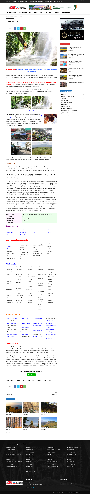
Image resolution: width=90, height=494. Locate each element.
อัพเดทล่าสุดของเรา (65, 44)
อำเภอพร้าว (45, 380)
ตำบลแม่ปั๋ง (35, 234)
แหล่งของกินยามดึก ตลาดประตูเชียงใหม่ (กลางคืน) (76, 69)
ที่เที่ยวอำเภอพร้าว (17, 380)
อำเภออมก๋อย (8, 414)
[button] (82, 12)
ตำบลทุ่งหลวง (10, 232)
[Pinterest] (21, 28)
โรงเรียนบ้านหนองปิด (37, 318)
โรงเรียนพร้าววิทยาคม (12, 318)
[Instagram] (80, 1)
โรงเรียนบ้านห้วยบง (37, 325)
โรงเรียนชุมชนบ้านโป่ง (12, 334)
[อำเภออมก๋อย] (14, 407)
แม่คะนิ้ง (50, 380)
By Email (32, 487)
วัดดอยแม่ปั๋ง (10, 244)
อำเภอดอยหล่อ (26, 414)
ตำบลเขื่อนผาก (36, 230)
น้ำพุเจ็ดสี (9, 246)
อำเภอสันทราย (25, 429)
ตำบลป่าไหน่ (22, 230)
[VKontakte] (74, 484)
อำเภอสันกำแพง (9, 394)
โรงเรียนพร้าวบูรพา (24, 318)
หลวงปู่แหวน (40, 380)
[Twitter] (81, 1)
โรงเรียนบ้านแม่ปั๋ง (49, 320)
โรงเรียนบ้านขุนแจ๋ (50, 332)
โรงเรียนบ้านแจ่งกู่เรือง (37, 336)
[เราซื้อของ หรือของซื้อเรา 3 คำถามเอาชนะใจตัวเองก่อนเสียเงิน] (63, 63)
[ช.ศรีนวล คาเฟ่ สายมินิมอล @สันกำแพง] (63, 84)
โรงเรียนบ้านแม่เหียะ (50, 329)
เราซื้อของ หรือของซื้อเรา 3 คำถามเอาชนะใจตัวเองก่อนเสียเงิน (75, 62)
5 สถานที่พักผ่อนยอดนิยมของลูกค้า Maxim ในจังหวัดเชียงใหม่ (75, 76)
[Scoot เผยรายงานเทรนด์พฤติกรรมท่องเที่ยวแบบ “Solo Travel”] (63, 56)
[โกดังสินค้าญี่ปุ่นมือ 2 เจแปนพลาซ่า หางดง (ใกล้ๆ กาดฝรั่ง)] (63, 49)
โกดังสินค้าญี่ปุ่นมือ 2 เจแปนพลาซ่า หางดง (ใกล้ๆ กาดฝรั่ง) (75, 48)
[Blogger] (61, 484)
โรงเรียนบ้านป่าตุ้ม (24, 320)
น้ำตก (23, 380)
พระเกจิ (33, 380)
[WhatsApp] (24, 28)
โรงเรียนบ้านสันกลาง (24, 327)
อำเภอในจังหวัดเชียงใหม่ (13, 16)
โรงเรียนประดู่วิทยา (50, 323)
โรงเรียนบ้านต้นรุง (11, 336)
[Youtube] (83, 1)
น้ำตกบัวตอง (9, 248)
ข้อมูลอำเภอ (11, 380)
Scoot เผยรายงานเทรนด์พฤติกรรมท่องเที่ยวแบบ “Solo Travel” (76, 55)
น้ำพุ (25, 380)
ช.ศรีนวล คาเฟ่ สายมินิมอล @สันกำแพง (76, 82)
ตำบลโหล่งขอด (49, 230)
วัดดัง (36, 380)
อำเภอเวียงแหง (43, 414)
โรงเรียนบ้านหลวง (49, 338)
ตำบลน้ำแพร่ (48, 232)
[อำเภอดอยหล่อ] (31, 407)
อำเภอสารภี (54, 394)
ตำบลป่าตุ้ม (9, 234)
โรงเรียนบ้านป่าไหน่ (24, 332)
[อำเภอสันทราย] (31, 422)
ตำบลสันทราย (23, 232)
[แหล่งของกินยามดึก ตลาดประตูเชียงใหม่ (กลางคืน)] (63, 70)
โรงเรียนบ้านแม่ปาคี (37, 320)
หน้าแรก (7, 16)
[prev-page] (6, 432)
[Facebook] (78, 1)
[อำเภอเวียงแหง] (49, 407)
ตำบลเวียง (9, 230)
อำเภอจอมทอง (43, 429)
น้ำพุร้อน (29, 380)
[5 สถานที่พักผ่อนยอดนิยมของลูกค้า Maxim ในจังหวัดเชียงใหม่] (63, 77)
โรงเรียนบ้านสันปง (24, 334)
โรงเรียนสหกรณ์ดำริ (11, 323)
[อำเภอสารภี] (14, 422)
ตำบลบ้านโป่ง (23, 234)
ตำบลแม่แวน (35, 232)
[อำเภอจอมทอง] (49, 422)
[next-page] (8, 432)
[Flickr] (68, 484)
